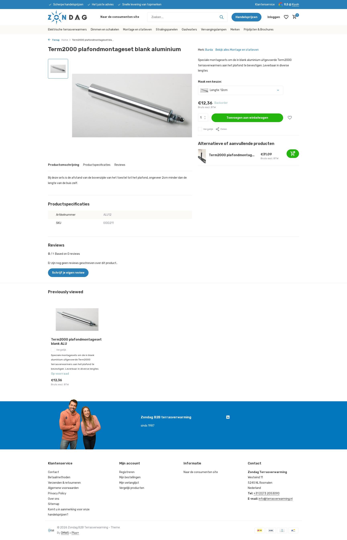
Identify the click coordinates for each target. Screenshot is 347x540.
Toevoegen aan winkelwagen (247, 117)
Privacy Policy (57, 493)
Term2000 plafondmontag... (231, 155)
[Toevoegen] (293, 153)
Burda (209, 50)
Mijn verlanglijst (129, 482)
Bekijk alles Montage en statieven (237, 50)
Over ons (53, 499)
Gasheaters (189, 29)
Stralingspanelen (167, 29)
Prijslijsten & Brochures (259, 29)
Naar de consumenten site (119, 17)
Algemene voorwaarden (63, 488)
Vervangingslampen (214, 29)
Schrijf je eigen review (68, 272)
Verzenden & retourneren (64, 482)
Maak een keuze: (210, 81)
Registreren (127, 472)
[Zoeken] (221, 17)
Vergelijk (208, 129)
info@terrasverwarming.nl (276, 499)
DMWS (65, 533)
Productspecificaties (96, 165)
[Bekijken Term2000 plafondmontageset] (202, 156)
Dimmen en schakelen (105, 29)
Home (64, 39)
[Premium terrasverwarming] (72, 17)
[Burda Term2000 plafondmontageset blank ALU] (77, 319)
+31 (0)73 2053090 (267, 493)
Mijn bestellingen (130, 477)
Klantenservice (265, 4)
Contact (53, 472)
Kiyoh (295, 4)
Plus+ (75, 533)
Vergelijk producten (131, 488)
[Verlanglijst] (286, 17)
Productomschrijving (63, 165)
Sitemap (53, 504)
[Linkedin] (228, 417)
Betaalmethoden (59, 477)
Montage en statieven (137, 29)
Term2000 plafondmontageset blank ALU (76, 342)
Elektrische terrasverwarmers (67, 29)
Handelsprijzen (246, 17)
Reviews (119, 165)
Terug (55, 39)
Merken (235, 29)
